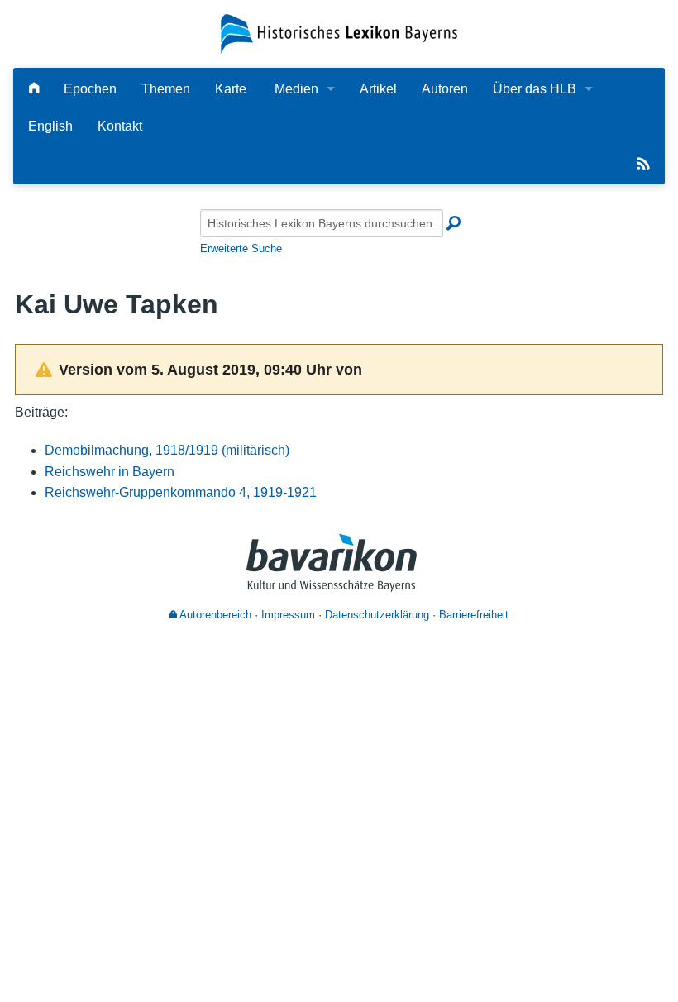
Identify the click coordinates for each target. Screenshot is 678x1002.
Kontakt (120, 126)
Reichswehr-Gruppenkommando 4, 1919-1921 (181, 492)
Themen (165, 89)
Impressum (288, 614)
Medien (296, 89)
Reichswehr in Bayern (109, 472)
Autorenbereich (214, 614)
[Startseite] (338, 33)
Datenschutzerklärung (377, 614)
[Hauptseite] (34, 88)
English (50, 126)
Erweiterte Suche (241, 248)
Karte (230, 89)
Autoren (445, 89)
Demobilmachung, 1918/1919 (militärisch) (167, 450)
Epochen (90, 89)
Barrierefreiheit (473, 614)
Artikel (378, 89)
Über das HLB (534, 89)
